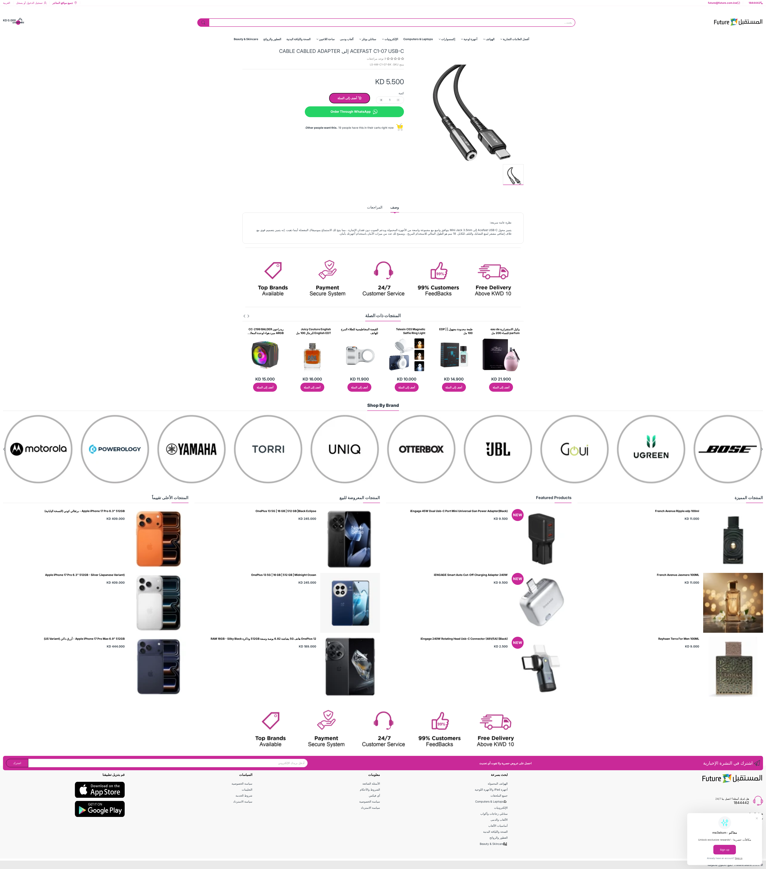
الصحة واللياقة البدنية (495, 831)
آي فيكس (374, 795)
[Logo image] (727, 449)
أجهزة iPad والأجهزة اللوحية (491, 789)
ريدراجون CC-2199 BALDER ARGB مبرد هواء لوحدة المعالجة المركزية (359, 331)
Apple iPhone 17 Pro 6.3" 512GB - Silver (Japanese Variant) (85, 574)
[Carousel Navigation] (246, 316)
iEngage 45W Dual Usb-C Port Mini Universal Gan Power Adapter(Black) (459, 511)
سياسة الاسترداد (370, 807)
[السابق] (244, 316)
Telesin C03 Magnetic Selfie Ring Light (505, 331)
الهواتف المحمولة (498, 783)
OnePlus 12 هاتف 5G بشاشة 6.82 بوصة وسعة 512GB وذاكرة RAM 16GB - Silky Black (263, 638)
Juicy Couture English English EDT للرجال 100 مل (407, 331)
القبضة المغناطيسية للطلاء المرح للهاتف (454, 331)
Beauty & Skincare (492, 843)
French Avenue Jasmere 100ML (678, 574)
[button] (395, 58)
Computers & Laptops (489, 801)
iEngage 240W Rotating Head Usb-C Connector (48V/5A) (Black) (464, 638)
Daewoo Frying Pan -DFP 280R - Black (314, 331)
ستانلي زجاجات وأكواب (494, 813)
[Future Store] (738, 20)
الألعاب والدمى (499, 819)
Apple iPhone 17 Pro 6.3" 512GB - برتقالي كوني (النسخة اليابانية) (84, 511)
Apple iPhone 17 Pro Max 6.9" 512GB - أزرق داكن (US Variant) (84, 638)
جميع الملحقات (499, 795)
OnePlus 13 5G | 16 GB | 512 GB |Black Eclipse (286, 511)
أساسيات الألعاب (498, 825)
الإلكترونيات (501, 807)
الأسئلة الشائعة (371, 783)
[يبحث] (203, 22)
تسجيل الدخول (34, 2)
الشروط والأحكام (370, 789)
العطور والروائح (499, 837)
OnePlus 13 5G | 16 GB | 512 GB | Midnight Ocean (283, 574)
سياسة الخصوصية (369, 801)
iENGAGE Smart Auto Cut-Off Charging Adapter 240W (471, 574)
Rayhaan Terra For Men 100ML (678, 638)
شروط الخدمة (244, 795)
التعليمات (247, 789)
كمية (401, 93)
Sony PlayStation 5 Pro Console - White (268, 331)
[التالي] (248, 316)
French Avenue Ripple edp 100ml (677, 511)
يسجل (19, 2)
